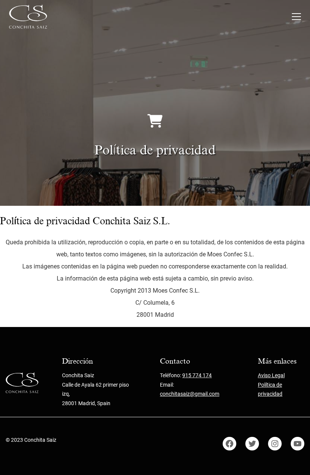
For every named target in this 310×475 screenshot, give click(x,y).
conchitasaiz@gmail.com (189, 394)
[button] (296, 16)
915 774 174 (197, 375)
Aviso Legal (271, 375)
